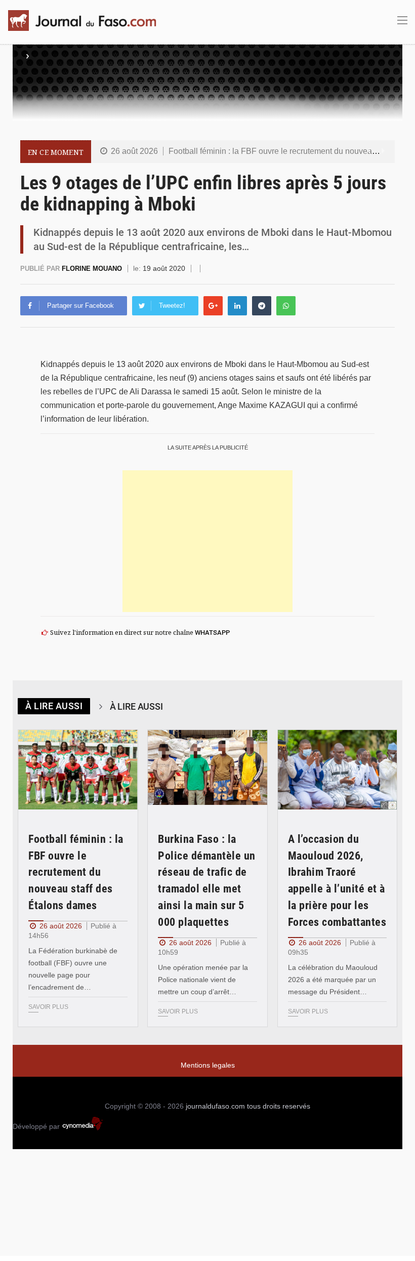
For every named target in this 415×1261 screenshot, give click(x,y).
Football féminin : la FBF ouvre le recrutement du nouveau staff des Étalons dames (75, 872)
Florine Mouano (93, 268)
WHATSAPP (212, 632)
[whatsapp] (286, 305)
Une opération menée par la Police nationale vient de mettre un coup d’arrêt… (203, 979)
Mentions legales (208, 1065)
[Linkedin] (237, 305)
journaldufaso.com (215, 1106)
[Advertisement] (207, 541)
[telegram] (261, 305)
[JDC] (86, 20)
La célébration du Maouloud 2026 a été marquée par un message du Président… (333, 979)
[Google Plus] (213, 305)
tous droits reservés (278, 1106)
